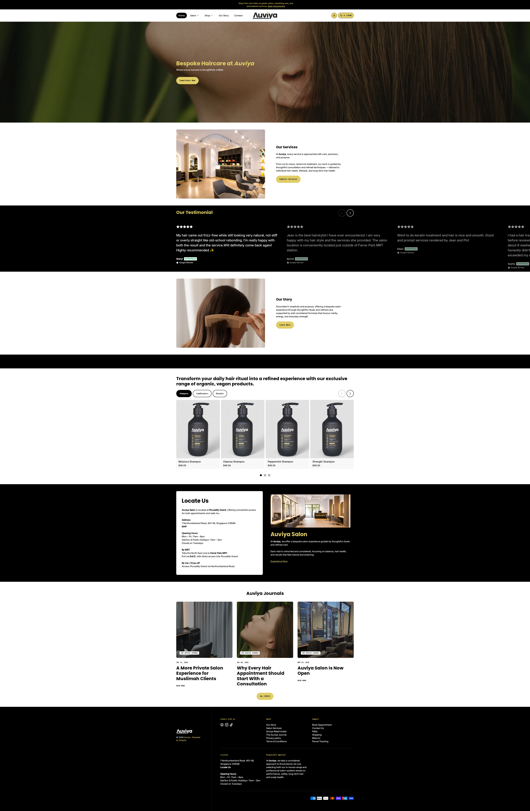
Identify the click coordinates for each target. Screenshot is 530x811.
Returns (316, 738)
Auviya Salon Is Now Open (321, 670)
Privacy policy (273, 738)
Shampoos (184, 393)
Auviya (187, 737)
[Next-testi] (350, 213)
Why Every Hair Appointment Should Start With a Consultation (260, 676)
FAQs (315, 731)
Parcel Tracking (320, 741)
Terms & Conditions (276, 741)
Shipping (317, 734)
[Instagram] (226, 724)
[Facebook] (222, 724)
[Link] (204, 630)
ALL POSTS (265, 696)
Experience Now (187, 80)
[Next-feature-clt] (350, 393)
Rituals (220, 393)
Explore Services (288, 179)
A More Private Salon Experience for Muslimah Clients (199, 673)
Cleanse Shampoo (234, 461)
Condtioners (202, 393)
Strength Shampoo (323, 461)
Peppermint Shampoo (280, 461)
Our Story (271, 724)
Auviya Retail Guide (276, 731)
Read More (180, 686)
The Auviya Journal (189, 653)
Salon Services (274, 728)
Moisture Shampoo (189, 461)
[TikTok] (231, 724)
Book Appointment (276, 6)
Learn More (285, 325)
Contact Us (318, 728)
